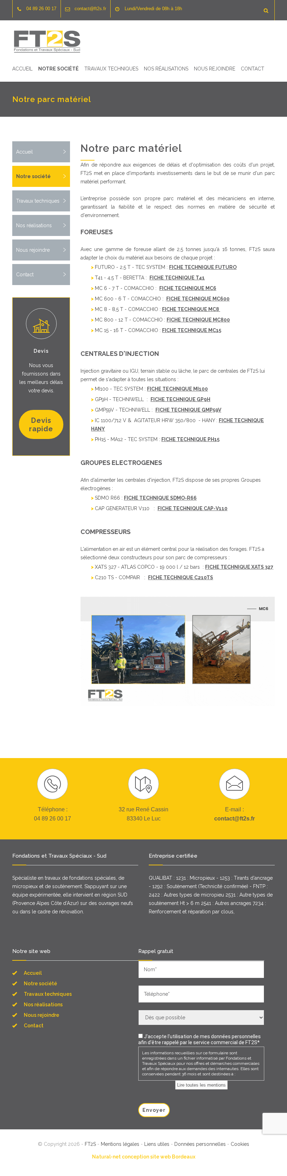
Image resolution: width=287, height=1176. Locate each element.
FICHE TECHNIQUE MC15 (191, 330)
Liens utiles (156, 1144)
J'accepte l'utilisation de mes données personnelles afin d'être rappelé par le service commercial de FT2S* (199, 1040)
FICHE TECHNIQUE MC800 (198, 320)
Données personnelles (200, 1144)
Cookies (240, 1144)
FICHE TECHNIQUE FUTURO (203, 267)
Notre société (58, 69)
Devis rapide (41, 424)
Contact (252, 69)
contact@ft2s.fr (90, 8)
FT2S (90, 1144)
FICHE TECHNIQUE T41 (177, 278)
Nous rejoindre (214, 69)
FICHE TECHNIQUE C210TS (180, 577)
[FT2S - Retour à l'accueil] (47, 41)
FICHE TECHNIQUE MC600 (198, 299)
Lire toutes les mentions (201, 1085)
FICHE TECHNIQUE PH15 (190, 439)
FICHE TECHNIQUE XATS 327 (239, 567)
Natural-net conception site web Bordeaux (143, 1157)
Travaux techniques (111, 69)
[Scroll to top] (267, 1156)
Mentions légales (120, 1144)
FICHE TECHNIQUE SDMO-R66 (160, 498)
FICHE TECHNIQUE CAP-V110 (192, 508)
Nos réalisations (166, 69)
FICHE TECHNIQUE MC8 (191, 309)
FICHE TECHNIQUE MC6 (187, 288)
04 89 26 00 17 (41, 8)
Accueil (22, 69)
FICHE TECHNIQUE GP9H (180, 399)
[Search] (266, 10)
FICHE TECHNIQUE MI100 (177, 389)
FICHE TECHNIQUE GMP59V (188, 410)
